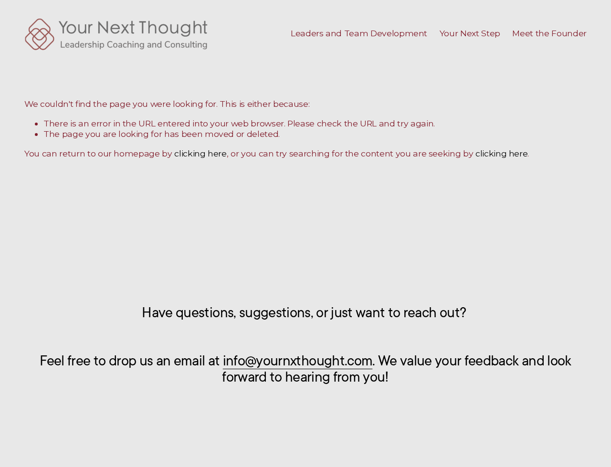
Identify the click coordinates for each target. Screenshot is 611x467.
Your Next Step (470, 33)
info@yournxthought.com (298, 361)
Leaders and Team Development (359, 33)
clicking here (200, 153)
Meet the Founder (549, 33)
